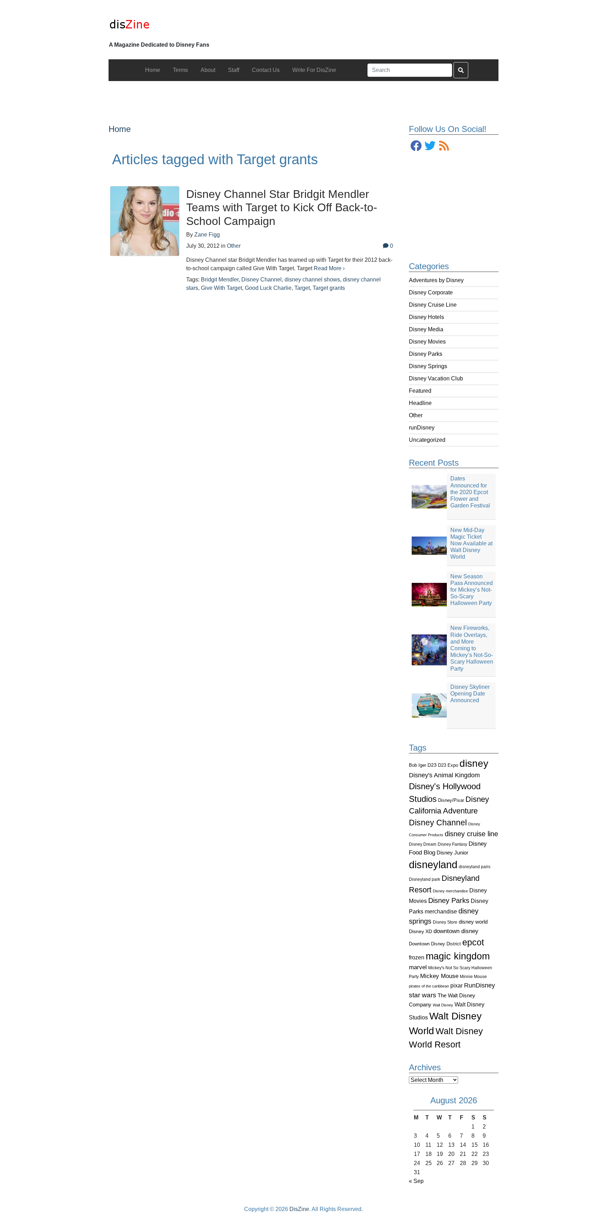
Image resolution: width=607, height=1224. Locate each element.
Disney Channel (438, 822)
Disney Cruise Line (433, 305)
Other (416, 415)
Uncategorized (427, 440)
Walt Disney (443, 1005)
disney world (473, 922)
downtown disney (455, 931)
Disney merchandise (450, 891)
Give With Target (221, 288)
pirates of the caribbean (429, 986)
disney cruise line (471, 834)
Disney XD (420, 931)
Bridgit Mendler (220, 279)
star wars (422, 995)
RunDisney (479, 985)
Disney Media (426, 329)
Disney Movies (427, 342)
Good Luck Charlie (268, 288)
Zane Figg (207, 235)
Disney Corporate (431, 292)
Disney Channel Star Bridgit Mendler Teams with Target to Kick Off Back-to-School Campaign (281, 207)
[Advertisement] (303, 97)
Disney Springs (428, 366)
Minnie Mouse (473, 976)
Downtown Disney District (435, 943)
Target (302, 288)
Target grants (329, 288)
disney (473, 763)
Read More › (329, 268)
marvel (418, 967)
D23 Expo (448, 765)
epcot (473, 942)
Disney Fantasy (452, 844)
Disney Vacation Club (436, 378)
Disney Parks (425, 354)
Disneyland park (424, 879)
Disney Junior (452, 853)
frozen (416, 957)
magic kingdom (458, 956)
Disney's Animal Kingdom (444, 775)
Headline (420, 403)
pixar (456, 986)
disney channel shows (312, 279)
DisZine (299, 1209)
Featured (420, 391)
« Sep (416, 1181)
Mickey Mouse (439, 976)
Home (120, 129)
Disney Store (445, 922)
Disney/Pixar (451, 800)
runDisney (422, 428)
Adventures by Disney (436, 280)
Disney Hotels (426, 317)
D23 (432, 765)
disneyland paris (474, 866)
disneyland (433, 864)
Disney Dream (422, 844)
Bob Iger (417, 765)
